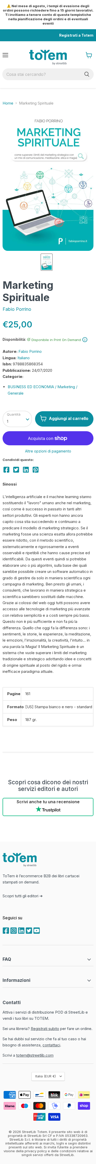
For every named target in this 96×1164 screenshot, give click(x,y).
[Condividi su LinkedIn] (26, 469)
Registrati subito (45, 1028)
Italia (45, 1076)
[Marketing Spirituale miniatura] (46, 262)
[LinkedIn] (20, 930)
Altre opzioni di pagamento (48, 451)
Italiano (23, 357)
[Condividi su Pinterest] (35, 469)
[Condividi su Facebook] (6, 469)
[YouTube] (36, 930)
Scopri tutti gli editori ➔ (23, 895)
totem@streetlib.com (35, 1055)
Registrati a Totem (76, 35)
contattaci (51, 1045)
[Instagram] (13, 930)
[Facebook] (5, 930)
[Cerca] (87, 74)
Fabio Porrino (17, 309)
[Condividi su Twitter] (16, 469)
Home (8, 103)
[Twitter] (28, 930)
